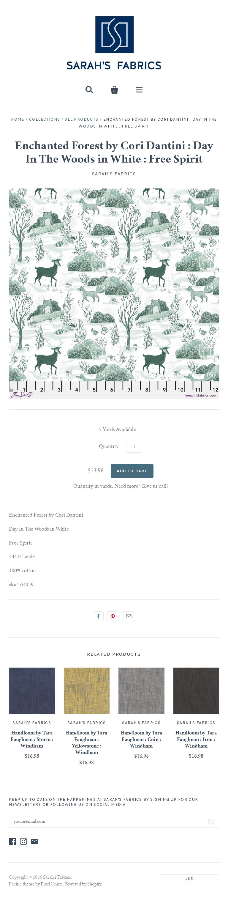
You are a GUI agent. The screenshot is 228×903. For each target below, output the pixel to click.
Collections (44, 119)
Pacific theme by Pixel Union (36, 884)
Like (98, 616)
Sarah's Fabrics (114, 174)
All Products (82, 119)
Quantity (109, 446)
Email (128, 616)
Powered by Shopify (83, 884)
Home (17, 119)
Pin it (113, 616)
